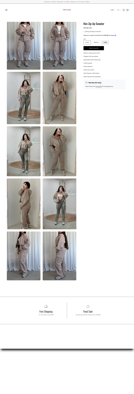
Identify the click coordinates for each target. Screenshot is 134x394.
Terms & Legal (11, 383)
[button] (124, 10)
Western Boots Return (14, 371)
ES (118, 10)
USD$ (112, 10)
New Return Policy (13, 368)
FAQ (8, 374)
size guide (99, 86)
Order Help (10, 380)
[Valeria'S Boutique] (67, 10)
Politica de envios (13, 365)
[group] (67, 1)
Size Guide (10, 377)
